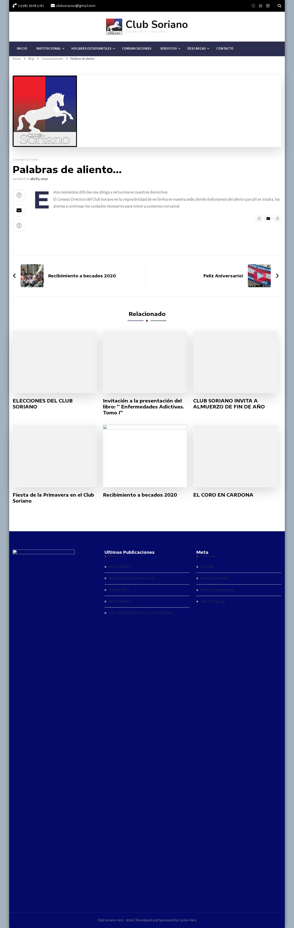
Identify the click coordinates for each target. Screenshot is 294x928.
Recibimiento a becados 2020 (140, 495)
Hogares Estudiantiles (91, 48)
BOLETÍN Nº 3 (120, 601)
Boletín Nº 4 (119, 590)
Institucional (48, 48)
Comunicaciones (136, 48)
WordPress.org (213, 601)
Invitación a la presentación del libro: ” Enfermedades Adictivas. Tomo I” (143, 406)
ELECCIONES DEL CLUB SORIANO (43, 403)
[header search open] (279, 6)
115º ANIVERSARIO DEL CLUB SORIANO (141, 613)
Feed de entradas (215, 578)
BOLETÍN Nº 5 (120, 567)
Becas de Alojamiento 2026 (131, 578)
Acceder (207, 567)
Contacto (225, 48)
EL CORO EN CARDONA (223, 495)
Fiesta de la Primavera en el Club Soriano (53, 497)
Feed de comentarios (218, 590)
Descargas (196, 48)
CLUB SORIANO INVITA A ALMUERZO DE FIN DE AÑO (229, 403)
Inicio (22, 48)
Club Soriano (157, 25)
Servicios (168, 48)
